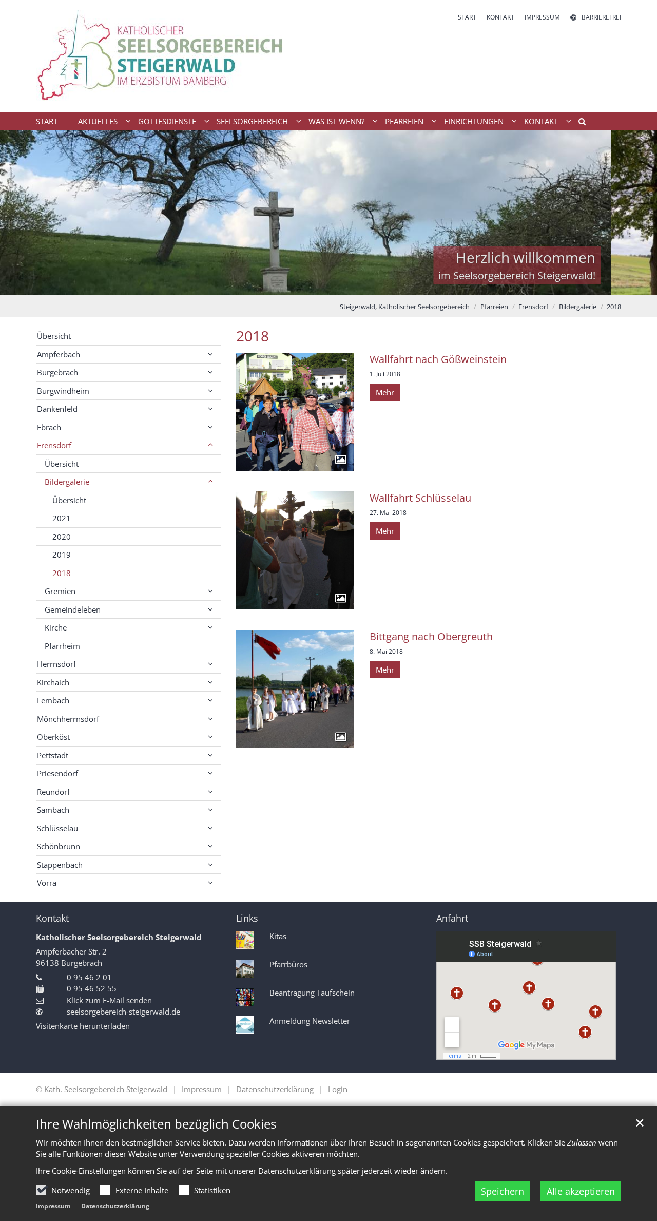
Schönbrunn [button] (58, 846)
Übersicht (54, 336)
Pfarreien (494, 306)
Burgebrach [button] (57, 372)
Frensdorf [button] (54, 445)
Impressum (53, 1205)
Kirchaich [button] (53, 682)
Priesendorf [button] (57, 773)
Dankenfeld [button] (57, 409)
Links (247, 918)
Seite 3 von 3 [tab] (346, 284)
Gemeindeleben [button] (73, 609)
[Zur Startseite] (178, 56)
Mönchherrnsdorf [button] (68, 719)
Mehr (385, 392)
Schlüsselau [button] (57, 828)
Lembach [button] (53, 700)
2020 (61, 536)
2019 (61, 554)
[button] (578, 123)
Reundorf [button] (53, 792)
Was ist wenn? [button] (336, 121)
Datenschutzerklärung (115, 1205)
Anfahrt (452, 918)
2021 (61, 518)
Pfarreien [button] (404, 121)
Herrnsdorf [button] (56, 664)
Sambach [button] (53, 810)
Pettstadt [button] (52, 755)
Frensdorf (533, 306)
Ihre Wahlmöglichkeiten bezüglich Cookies (156, 1124)
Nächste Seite (636, 212)
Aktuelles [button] (98, 121)
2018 (614, 306)
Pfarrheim (62, 646)
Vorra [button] (46, 882)
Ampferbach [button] (58, 354)
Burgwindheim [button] (63, 391)
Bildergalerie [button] (67, 481)
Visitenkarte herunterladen (83, 1026)
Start (46, 121)
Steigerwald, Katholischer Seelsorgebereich (405, 306)
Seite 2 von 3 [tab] (328, 284)
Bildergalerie (577, 306)
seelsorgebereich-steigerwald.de (123, 1011)
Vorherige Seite (20, 212)
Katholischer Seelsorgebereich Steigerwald (119, 937)
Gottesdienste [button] (167, 121)
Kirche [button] (56, 627)
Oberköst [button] (53, 737)
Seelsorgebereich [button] (252, 121)
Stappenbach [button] (60, 865)
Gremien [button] (60, 591)
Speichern (502, 1191)
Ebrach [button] (49, 427)
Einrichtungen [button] (474, 121)
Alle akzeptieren (581, 1191)
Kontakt (52, 918)
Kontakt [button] (541, 121)
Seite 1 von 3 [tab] (310, 284)
